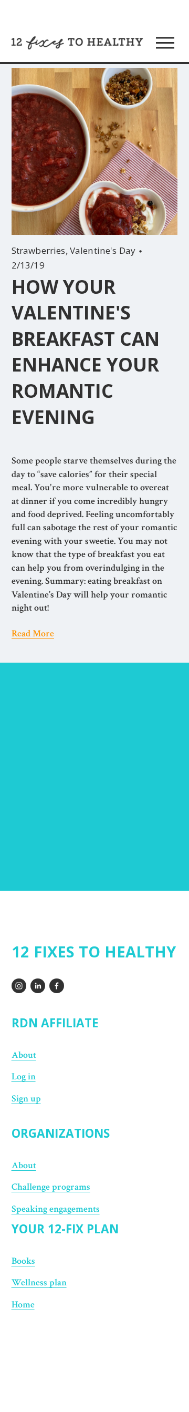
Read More (33, 633)
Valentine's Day (103, 250)
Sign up (26, 1099)
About (24, 1055)
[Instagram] (19, 985)
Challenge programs (51, 1187)
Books (23, 1261)
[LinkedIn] (37, 985)
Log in (24, 1076)
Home (23, 1304)
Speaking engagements (56, 1209)
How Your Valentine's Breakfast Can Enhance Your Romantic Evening (86, 351)
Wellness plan (39, 1282)
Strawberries (39, 250)
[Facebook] (56, 985)
